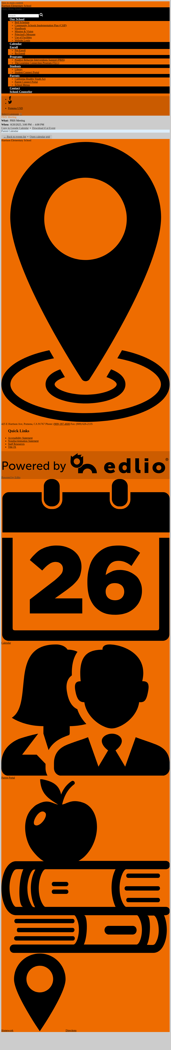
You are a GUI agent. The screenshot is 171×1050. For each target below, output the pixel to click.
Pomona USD (15, 108)
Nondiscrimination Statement (23, 441)
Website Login (22, 40)
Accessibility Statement (20, 438)
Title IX (12, 447)
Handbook (20, 28)
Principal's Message (25, 34)
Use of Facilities (23, 37)
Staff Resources (16, 444)
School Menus (22, 84)
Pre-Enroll (20, 50)
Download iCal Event (43, 128)
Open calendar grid (40, 136)
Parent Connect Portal (26, 81)
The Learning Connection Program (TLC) (37, 62)
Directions (71, 1030)
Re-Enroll (20, 53)
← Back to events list (15, 136)
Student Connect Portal (27, 72)
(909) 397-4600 (61, 424)
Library (19, 69)
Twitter (10, 102)
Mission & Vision (24, 31)
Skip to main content (12, 2)
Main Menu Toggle (11, 8)
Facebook (10, 98)
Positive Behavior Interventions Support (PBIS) (40, 59)
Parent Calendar (9, 131)
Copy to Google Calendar (15, 128)
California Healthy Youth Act (30, 78)
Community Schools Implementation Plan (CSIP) (41, 25)
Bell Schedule (22, 22)
